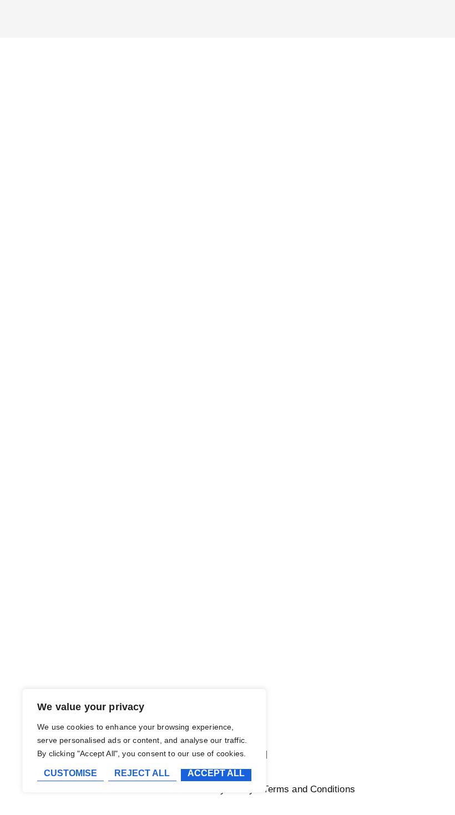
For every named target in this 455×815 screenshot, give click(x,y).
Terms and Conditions (309, 789)
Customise (70, 773)
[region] (144, 741)
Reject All (142, 773)
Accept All (216, 773)
